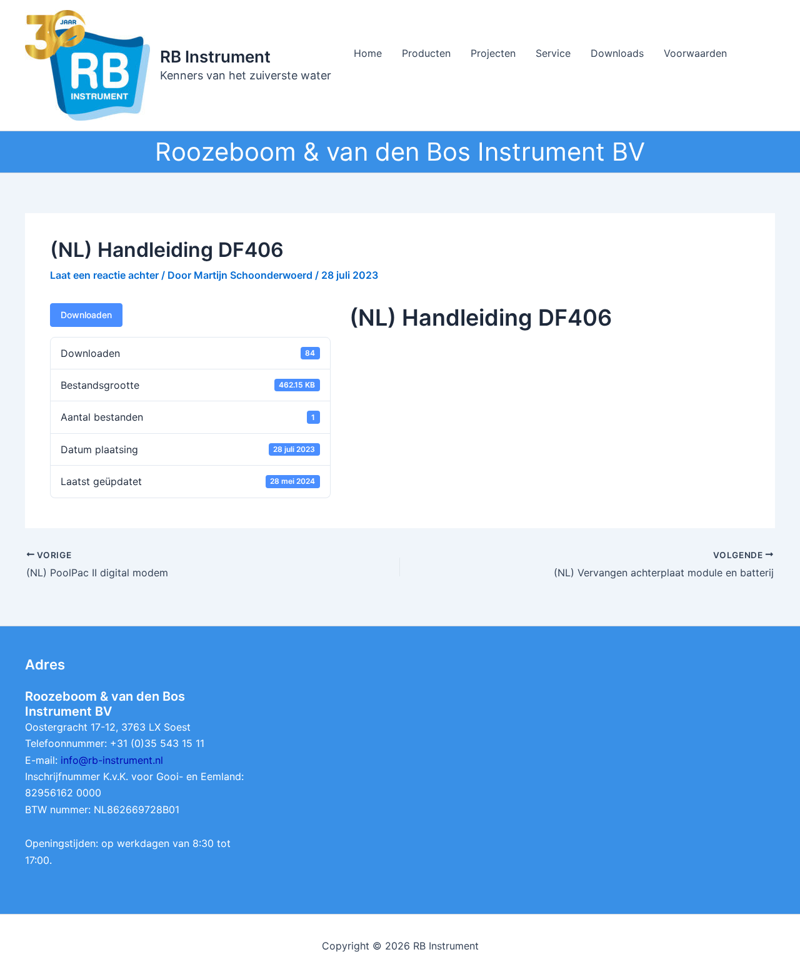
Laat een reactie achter (104, 275)
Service (553, 53)
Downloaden (86, 314)
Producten (426, 53)
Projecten (493, 53)
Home (368, 53)
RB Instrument (215, 56)
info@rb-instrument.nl (112, 760)
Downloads (617, 53)
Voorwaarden (695, 53)
